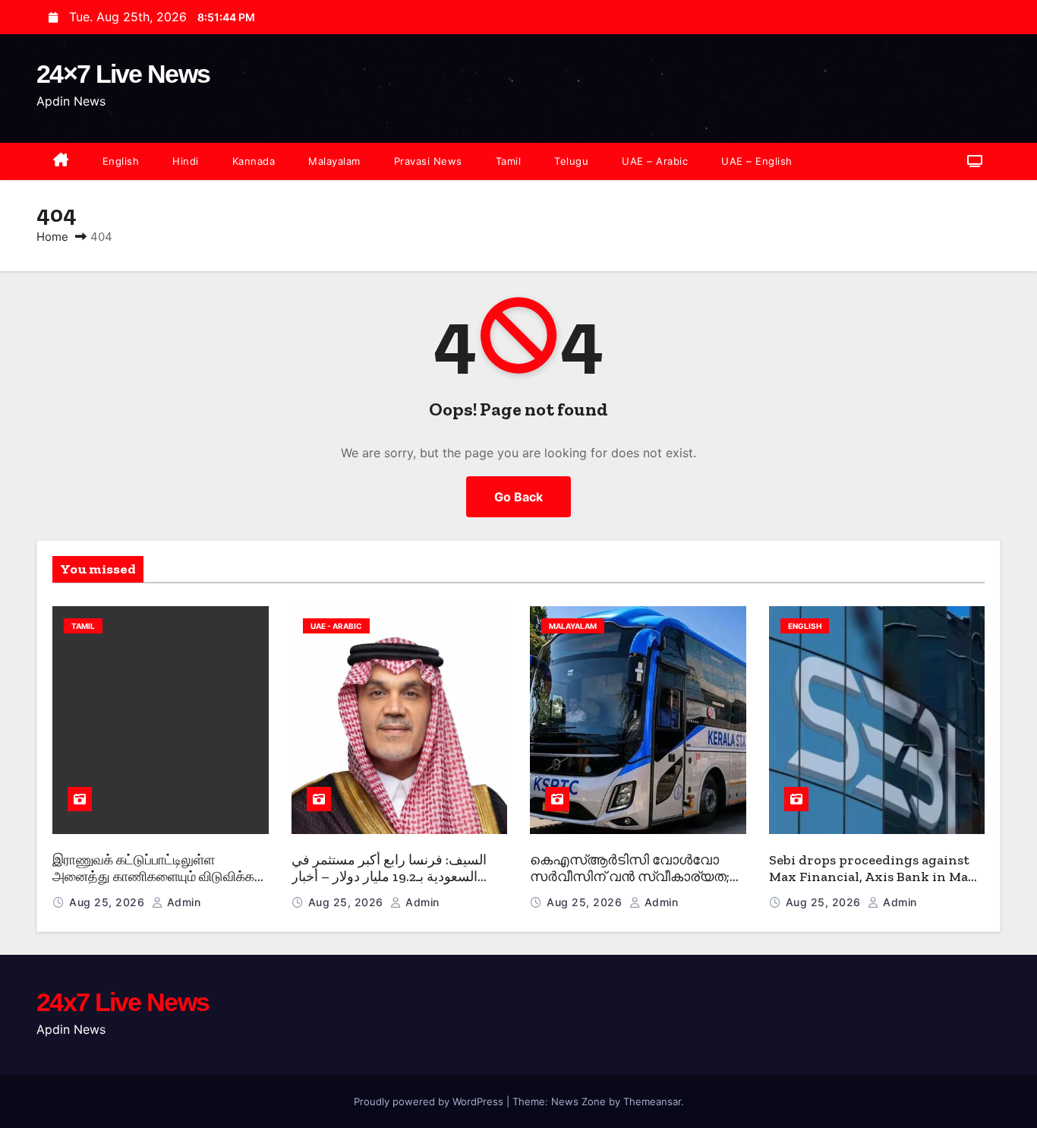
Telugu (571, 161)
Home (52, 236)
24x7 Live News (122, 1001)
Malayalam (334, 161)
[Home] (61, 161)
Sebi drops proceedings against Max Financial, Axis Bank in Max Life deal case (872, 877)
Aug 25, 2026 (108, 902)
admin (181, 902)
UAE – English (757, 161)
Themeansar (652, 1101)
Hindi (185, 161)
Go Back (518, 496)
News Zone (578, 1101)
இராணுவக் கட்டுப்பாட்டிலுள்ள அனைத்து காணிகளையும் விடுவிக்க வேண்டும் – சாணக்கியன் (153, 877)
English (121, 161)
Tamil (509, 161)
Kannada (254, 161)
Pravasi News (428, 161)
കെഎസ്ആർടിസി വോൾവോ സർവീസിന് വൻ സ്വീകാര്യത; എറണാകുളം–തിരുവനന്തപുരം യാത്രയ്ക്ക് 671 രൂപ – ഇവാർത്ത (632, 886)
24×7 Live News (123, 73)
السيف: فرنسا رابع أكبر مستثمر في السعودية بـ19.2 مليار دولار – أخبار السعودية (389, 877)
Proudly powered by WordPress (430, 1101)
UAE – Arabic (655, 161)
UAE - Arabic (336, 625)
